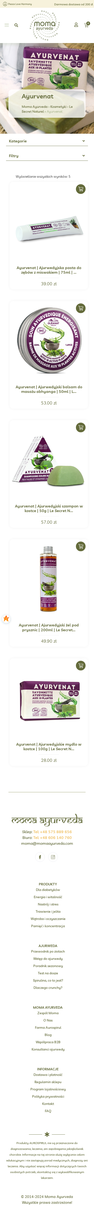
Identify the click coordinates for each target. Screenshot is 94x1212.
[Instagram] (53, 857)
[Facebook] (40, 857)
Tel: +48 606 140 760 (52, 837)
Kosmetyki (58, 106)
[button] (6, 25)
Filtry (14, 155)
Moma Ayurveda (34, 106)
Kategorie (18, 141)
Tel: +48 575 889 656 (52, 831)
